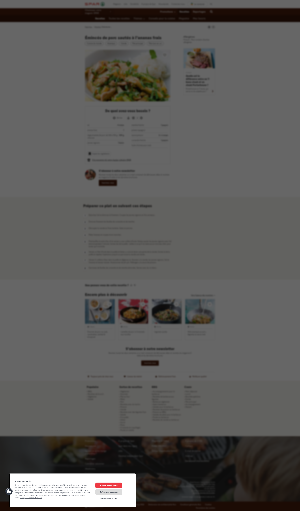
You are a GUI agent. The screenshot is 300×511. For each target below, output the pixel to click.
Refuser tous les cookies (109, 492)
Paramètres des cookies (108, 499)
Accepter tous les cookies (109, 485)
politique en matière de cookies (31, 498)
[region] (72, 490)
